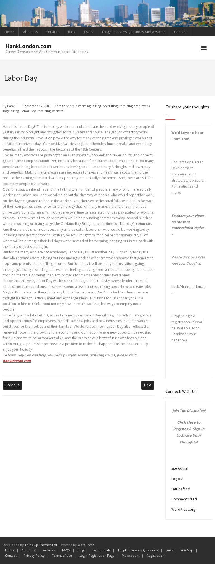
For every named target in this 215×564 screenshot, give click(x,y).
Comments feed (184, 499)
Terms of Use (62, 555)
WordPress (86, 545)
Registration (156, 555)
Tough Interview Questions (138, 550)
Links (169, 550)
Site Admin (179, 468)
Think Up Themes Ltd (41, 545)
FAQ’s (88, 31)
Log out (177, 478)
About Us (30, 31)
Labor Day (28, 111)
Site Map (186, 550)
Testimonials (100, 550)
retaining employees (134, 106)
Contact (180, 31)
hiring (96, 106)
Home (9, 31)
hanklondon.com (17, 361)
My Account (130, 555)
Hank (11, 106)
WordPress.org (183, 509)
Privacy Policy (34, 555)
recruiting (110, 106)
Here (191, 422)
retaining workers (50, 111)
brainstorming (80, 106)
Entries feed (180, 489)
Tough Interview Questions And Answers (133, 31)
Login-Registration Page (96, 555)
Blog (71, 31)
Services (52, 31)
